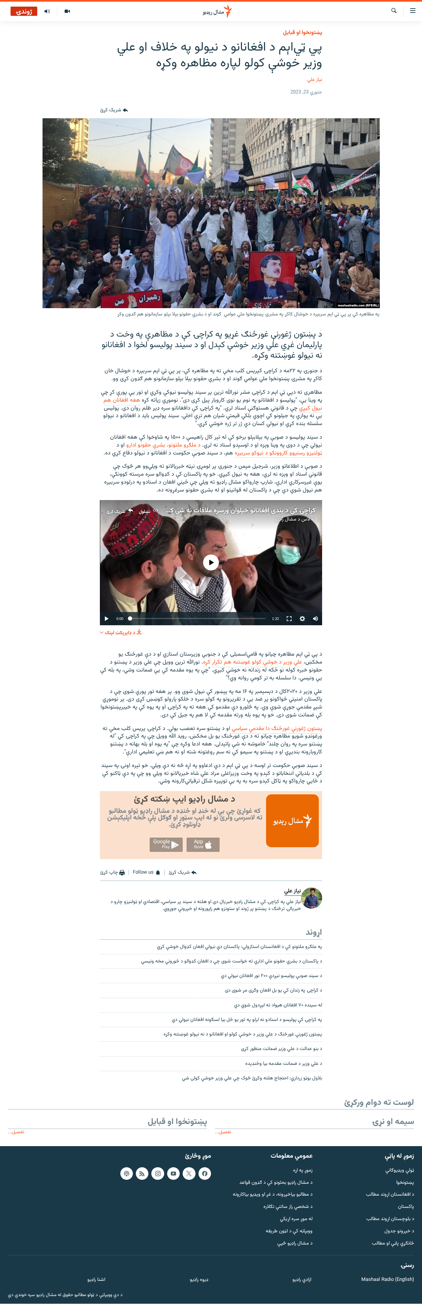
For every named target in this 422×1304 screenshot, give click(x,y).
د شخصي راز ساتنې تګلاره (288, 1207)
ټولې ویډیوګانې (399, 1170)
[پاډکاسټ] (126, 1173)
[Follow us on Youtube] (173, 1173)
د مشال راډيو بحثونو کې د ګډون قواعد (276, 1182)
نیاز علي (314, 80)
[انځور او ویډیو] (67, 12)
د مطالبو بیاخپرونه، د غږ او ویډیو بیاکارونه (273, 1195)
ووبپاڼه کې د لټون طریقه (289, 1231)
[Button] (114, 110)
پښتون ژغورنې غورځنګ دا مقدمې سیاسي (277, 728)
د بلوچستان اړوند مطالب (390, 1219)
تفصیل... (223, 1132)
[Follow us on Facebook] (204, 1173)
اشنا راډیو (96, 1280)
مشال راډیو (285, 519)
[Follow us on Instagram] (157, 1173)
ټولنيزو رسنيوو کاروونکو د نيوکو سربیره (278, 453)
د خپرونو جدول (399, 1231)
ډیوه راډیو (199, 1280)
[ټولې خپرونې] (47, 12)
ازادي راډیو (301, 1280)
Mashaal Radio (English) (387, 1280)
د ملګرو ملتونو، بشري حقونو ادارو (163, 445)
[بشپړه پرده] (289, 618)
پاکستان (406, 1207)
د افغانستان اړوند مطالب (390, 1195)
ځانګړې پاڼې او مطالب (393, 1243)
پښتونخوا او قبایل (302, 32)
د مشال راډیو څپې (295, 1243)
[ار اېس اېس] (142, 1173)
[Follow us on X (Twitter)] (189, 1173)
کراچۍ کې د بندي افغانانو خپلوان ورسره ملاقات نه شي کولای (237, 510)
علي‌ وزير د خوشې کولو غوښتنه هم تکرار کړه (252, 662)
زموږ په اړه (303, 1170)
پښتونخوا (405, 1182)
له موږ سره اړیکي (296, 1219)
